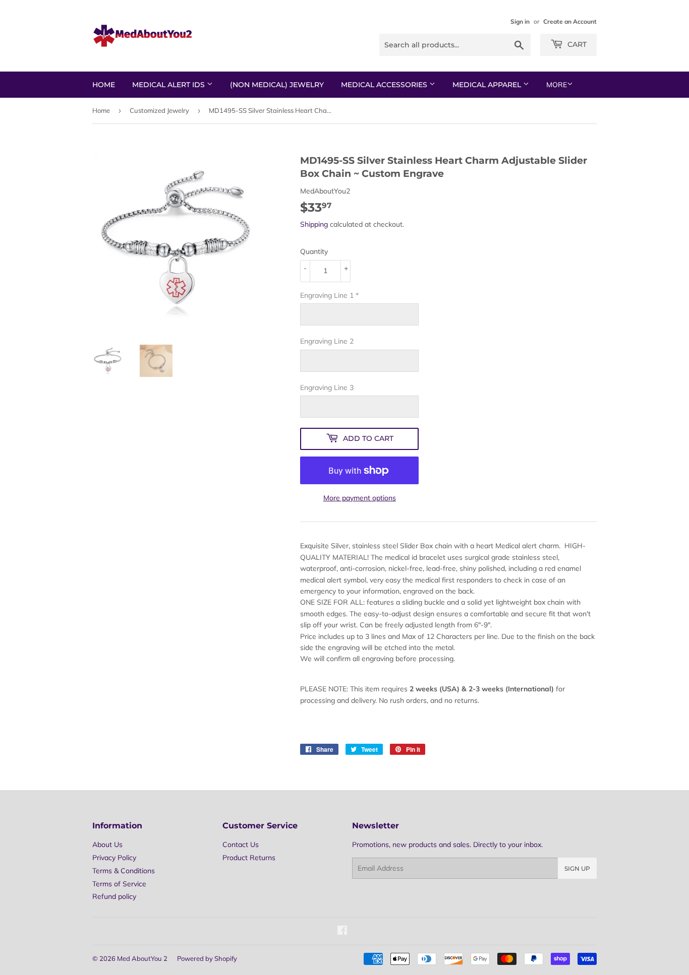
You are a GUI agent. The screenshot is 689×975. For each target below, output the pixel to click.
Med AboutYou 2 (142, 958)
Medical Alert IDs (169, 84)
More (556, 84)
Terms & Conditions (123, 870)
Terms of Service (119, 883)
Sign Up (577, 868)
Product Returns (248, 857)
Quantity (314, 251)
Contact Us (240, 844)
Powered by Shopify (207, 958)
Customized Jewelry (159, 110)
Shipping (314, 224)
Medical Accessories (385, 84)
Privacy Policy (114, 857)
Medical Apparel (487, 84)
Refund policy (114, 896)
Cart (576, 44)
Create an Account (570, 21)
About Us (107, 844)
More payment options (359, 497)
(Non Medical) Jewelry (277, 84)
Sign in (520, 21)
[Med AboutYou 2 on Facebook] (342, 931)
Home (103, 84)
